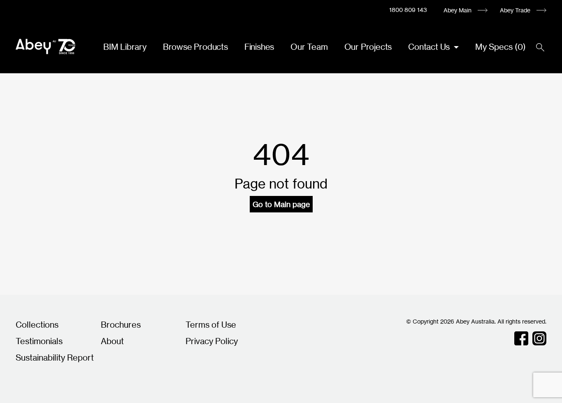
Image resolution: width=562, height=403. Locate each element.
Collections (37, 324)
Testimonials (39, 341)
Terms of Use (211, 324)
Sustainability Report (55, 357)
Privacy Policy (212, 341)
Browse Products (195, 47)
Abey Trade (515, 10)
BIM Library (124, 47)
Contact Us (430, 47)
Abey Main (457, 10)
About (112, 341)
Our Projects (368, 47)
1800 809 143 (408, 9)
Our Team (308, 47)
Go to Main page (281, 204)
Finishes (259, 47)
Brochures (121, 324)
